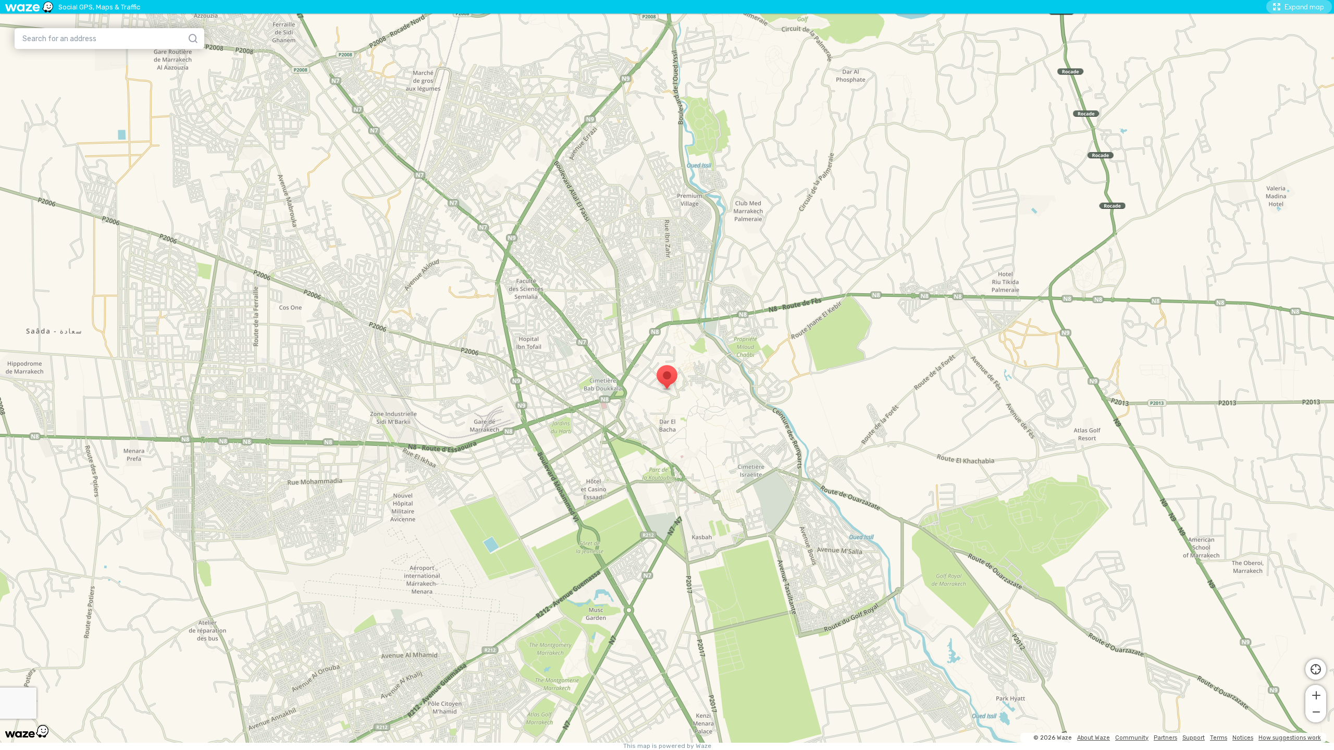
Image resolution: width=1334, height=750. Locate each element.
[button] (1315, 694)
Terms (1218, 737)
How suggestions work (1289, 737)
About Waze (1093, 737)
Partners (1165, 737)
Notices (1242, 737)
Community (1131, 737)
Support (1193, 737)
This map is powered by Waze (667, 746)
